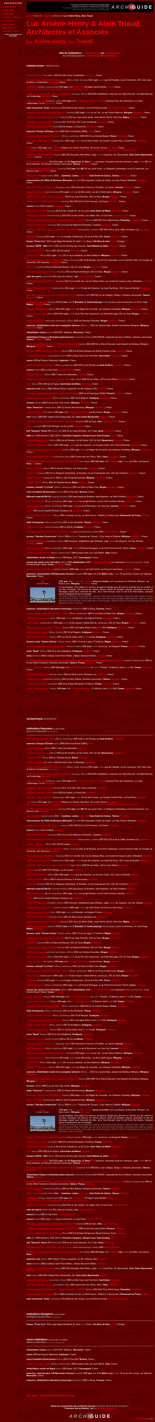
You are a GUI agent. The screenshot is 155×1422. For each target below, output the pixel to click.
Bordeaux (90, 75)
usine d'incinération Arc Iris (39, 457)
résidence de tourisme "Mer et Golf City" (45, 197)
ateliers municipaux (35, 321)
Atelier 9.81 (78, 87)
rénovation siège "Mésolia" (39, 141)
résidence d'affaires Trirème (39, 127)
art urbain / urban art (11, 17)
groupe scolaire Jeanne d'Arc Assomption (46, 646)
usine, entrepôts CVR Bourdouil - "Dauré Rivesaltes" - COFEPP (56, 220)
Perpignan (136, 220)
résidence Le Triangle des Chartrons (43, 201)
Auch (90, 131)
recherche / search (10, 31)
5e (33, 464)
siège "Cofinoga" (34, 478)
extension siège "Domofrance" (40, 229)
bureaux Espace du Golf (37, 440)
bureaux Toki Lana (35, 374)
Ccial (28, 384)
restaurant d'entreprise (66, 229)
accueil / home (9, 7)
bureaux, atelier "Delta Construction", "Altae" (47, 613)
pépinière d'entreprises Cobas (40, 365)
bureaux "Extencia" (35, 251)
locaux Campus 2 (34, 679)
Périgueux (115, 356)
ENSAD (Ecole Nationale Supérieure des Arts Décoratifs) (52, 461)
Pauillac (30, 157)
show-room (31, 627)
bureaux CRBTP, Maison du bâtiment (43, 351)
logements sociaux (35, 192)
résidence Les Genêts (36, 215)
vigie (42, 581)
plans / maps (8, 24)
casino (29, 511)
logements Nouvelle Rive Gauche (42, 169)
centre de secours (34, 75)
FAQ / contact (8, 28)
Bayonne (82, 374)
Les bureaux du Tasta (36, 314)
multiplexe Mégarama (36, 541)
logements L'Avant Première (39, 122)
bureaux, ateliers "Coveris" (39, 398)
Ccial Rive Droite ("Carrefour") (40, 187)
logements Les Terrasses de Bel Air (43, 117)
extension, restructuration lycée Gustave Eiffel (48, 379)
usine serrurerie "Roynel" (50, 627)
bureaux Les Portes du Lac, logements (44, 260)
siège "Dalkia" (33, 623)
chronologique (91, 53)
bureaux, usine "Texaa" (37, 632)
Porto (113, 241)
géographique (112, 53)
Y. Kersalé (87, 581)
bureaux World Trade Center (39, 515)
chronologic (93, 55)
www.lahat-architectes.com (57, 1395)
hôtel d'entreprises (35, 501)
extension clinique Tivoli (38, 618)
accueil (29, 16)
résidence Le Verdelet (36, 211)
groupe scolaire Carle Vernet (39, 569)
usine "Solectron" (34, 667)
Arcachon (118, 365)
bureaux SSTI (32, 255)
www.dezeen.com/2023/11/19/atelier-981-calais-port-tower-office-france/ (57, 89)
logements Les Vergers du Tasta (41, 272)
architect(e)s (7, 14)
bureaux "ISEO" (33, 482)
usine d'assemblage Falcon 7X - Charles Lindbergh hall (52, 344)
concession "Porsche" (36, 684)
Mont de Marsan (111, 532)
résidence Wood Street (37, 225)
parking (30, 426)
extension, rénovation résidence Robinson (46, 112)
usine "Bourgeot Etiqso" (37, 637)
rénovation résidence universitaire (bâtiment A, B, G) (51, 295)
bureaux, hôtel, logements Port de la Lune (46, 80)
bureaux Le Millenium (36, 445)
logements (31, 236)
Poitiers (145, 515)
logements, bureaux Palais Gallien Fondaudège (48, 94)
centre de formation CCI (37, 674)
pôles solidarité (33, 175)
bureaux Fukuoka (34, 468)
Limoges (121, 351)
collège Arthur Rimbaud (37, 356)
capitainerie (31, 87)
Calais (110, 87)
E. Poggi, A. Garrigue (79, 412)
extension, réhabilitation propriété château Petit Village (52, 393)
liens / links (7, 21)
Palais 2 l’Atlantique (35, 101)
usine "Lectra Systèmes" (37, 688)
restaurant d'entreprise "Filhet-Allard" (43, 450)
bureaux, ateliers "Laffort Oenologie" (43, 136)
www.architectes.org (106, 1408)
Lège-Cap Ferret (121, 215)
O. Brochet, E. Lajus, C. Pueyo (90, 101)
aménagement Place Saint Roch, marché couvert (49, 532)
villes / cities (8, 10)
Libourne (84, 175)
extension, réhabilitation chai (40, 155)
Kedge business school (37, 162)
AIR (93, 162)
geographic (110, 55)
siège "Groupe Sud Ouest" (38, 288)
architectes (46, 16)
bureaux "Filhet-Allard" (37, 309)
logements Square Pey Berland (41, 281)
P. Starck (56, 148)
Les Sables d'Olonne (117, 108)
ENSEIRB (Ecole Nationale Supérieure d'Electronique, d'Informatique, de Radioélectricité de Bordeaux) (74, 660)
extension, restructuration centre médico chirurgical (50, 421)
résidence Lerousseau (36, 302)
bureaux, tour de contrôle (38, 553)
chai (28, 148)
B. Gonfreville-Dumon (101, 562)
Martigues (109, 431)
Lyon (113, 435)
